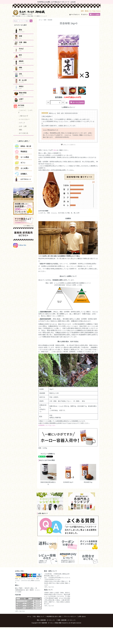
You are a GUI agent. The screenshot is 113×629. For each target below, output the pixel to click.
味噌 (45, 19)
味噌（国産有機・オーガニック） (67, 620)
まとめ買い (25, 168)
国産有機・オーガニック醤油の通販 (52, 623)
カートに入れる (78, 102)
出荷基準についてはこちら (46, 425)
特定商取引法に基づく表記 (54, 616)
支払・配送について (38, 616)
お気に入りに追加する (69, 144)
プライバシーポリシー (70, 616)
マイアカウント (75, 14)
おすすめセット (26, 179)
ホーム (40, 19)
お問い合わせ (82, 616)
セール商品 (25, 157)
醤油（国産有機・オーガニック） (46, 620)
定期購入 (24, 174)
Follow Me (22, 245)
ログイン (85, 14)
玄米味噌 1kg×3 (68, 482)
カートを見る (96, 14)
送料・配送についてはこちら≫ (91, 11)
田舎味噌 (50, 19)
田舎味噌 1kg (88, 482)
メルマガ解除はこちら (28, 225)
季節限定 (24, 151)
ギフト (23, 163)
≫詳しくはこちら (20, 611)
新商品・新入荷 (26, 146)
